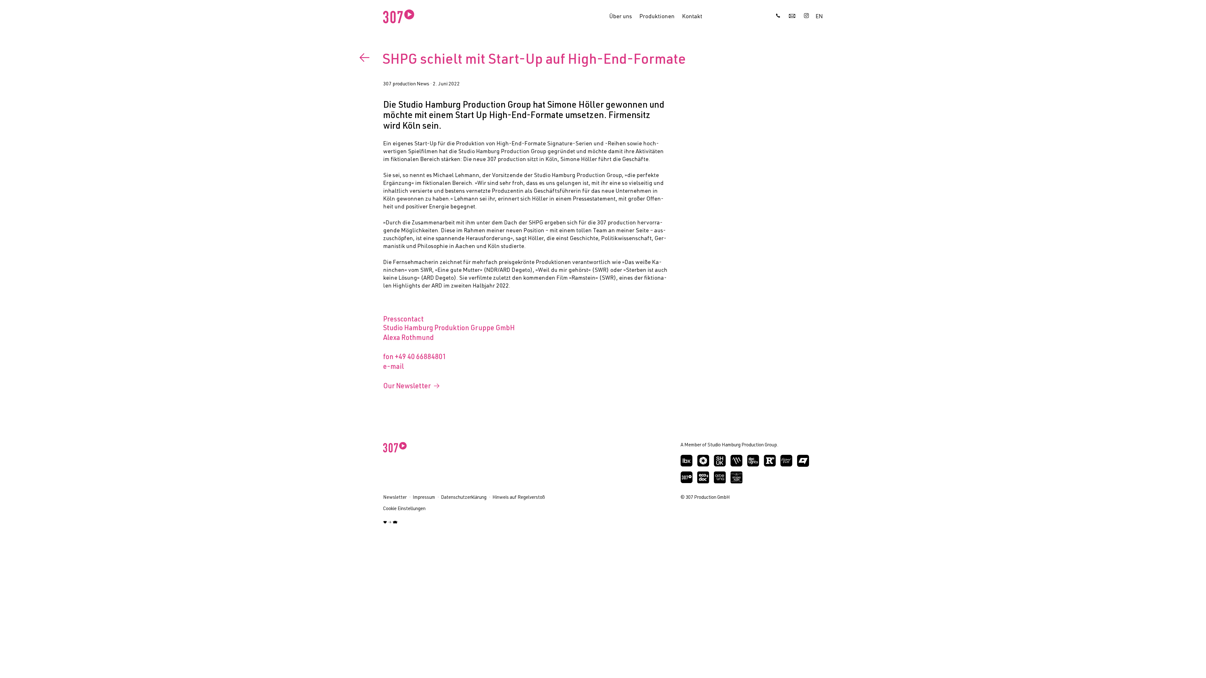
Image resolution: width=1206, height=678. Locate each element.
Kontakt (692, 17)
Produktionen (657, 17)
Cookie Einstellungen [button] (404, 509)
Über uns (620, 17)
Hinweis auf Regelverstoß (518, 497)
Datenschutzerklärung (463, 497)
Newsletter (395, 497)
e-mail (393, 367)
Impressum (424, 497)
